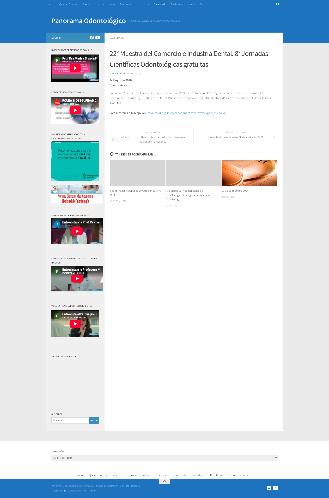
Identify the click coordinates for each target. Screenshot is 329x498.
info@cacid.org (156, 113)
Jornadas (141, 4)
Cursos (97, 4)
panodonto (121, 73)
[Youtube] (97, 37)
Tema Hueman (89, 490)
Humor (191, 4)
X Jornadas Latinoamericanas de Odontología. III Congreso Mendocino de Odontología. (190, 195)
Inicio (51, 4)
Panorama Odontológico (88, 20)
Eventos (124, 4)
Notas (112, 4)
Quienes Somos (68, 4)
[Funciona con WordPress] (65, 491)
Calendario (160, 4)
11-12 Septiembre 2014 (235, 191)
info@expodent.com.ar (181, 113)
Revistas (175, 4)
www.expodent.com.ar (211, 113)
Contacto (205, 4)
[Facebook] (92, 37)
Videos (85, 4)
